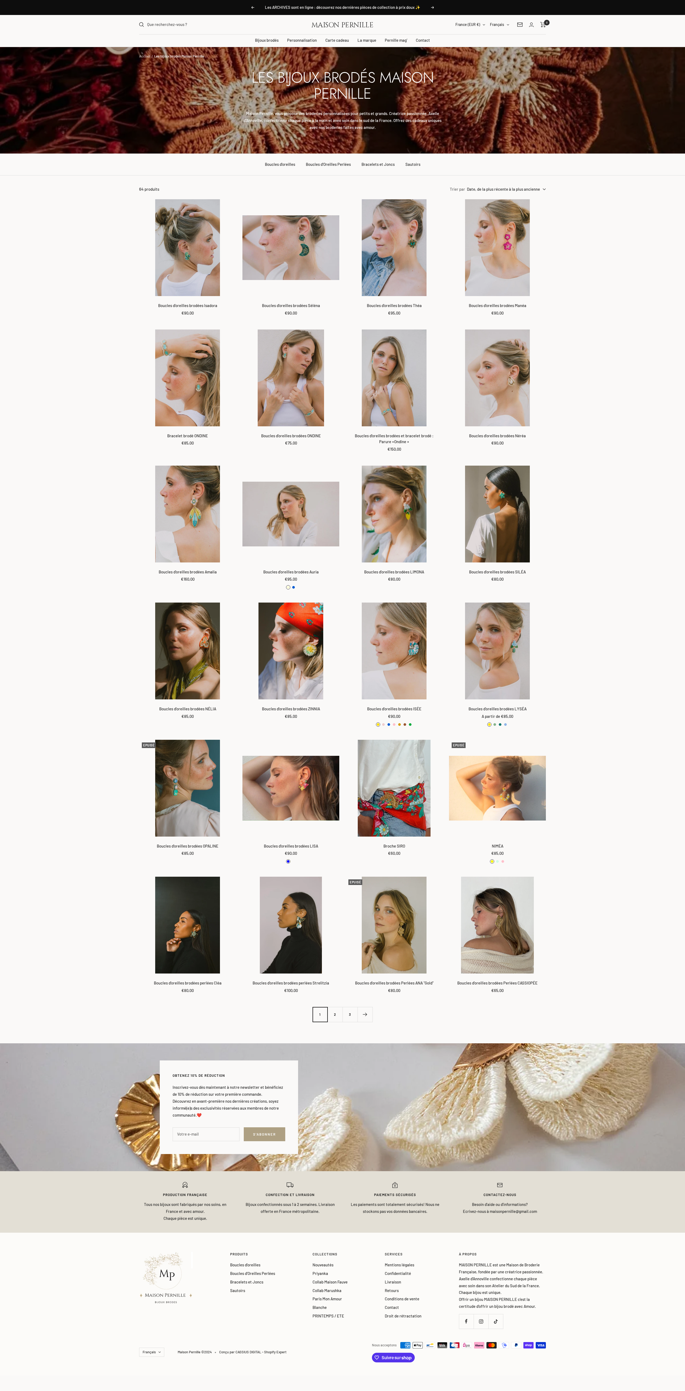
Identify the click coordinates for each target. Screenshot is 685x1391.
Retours (392, 1290)
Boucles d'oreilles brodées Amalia (188, 571)
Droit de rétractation (403, 1315)
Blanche (320, 1307)
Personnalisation (302, 40)
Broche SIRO (394, 846)
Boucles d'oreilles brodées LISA (291, 846)
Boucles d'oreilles (280, 164)
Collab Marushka (327, 1290)
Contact (423, 40)
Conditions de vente (402, 1298)
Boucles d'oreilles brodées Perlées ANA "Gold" (394, 982)
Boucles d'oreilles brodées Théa (394, 305)
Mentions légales (399, 1264)
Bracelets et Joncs (378, 164)
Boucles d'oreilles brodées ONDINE (291, 435)
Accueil (144, 56)
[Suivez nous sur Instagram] (481, 1321)
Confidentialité (398, 1273)
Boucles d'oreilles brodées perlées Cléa (188, 982)
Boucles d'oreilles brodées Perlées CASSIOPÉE (497, 982)
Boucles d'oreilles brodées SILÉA (497, 571)
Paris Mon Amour (327, 1298)
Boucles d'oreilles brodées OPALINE (187, 846)
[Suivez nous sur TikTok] (495, 1321)
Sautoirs (412, 164)
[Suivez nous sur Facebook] (466, 1321)
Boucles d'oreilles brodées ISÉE (394, 708)
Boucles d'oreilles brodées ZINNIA (291, 708)
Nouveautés (323, 1264)
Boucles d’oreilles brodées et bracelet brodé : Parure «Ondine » (394, 438)
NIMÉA (497, 846)
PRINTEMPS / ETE (328, 1315)
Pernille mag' (396, 40)
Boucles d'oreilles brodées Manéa (497, 305)
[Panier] (543, 24)
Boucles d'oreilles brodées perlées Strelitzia (291, 982)
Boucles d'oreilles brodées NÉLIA (187, 708)
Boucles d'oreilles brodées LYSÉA (498, 708)
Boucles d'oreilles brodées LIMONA (394, 571)
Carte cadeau (337, 40)
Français (497, 24)
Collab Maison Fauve (330, 1281)
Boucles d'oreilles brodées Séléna (291, 305)
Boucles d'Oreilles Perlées (328, 164)
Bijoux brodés (267, 40)
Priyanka (320, 1273)
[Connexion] (531, 24)
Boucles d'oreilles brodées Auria (291, 571)
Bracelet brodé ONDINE (187, 435)
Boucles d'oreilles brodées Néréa (497, 435)
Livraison (393, 1281)
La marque (366, 40)
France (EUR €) (467, 24)
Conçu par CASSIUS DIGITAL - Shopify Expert (253, 1352)
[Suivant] (364, 1014)
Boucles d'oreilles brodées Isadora (187, 305)
